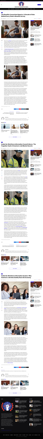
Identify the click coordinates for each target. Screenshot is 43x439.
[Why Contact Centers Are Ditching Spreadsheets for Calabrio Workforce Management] (31, 401)
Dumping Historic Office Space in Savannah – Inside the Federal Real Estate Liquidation (23, 416)
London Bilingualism (3, 430)
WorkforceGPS (6, 222)
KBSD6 (10, 430)
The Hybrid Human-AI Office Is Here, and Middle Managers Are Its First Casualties (37, 406)
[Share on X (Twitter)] (37, 18)
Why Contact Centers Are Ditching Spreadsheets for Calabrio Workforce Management (37, 401)
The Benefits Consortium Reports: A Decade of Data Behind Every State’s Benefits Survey (23, 406)
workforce (9, 40)
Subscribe (39, 4)
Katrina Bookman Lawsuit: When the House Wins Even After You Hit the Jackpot (37, 424)
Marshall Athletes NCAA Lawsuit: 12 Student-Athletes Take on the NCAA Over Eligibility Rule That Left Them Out (15, 132)
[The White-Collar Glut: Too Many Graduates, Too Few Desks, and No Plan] (32, 35)
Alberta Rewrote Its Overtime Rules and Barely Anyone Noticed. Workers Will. (36, 28)
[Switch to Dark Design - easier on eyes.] (41, 4)
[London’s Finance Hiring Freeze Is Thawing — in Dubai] (5, 126)
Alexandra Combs (32, 30)
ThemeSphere (25, 436)
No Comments (12, 18)
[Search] (41, 0)
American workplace (10, 362)
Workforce (32, 20)
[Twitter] (2, 44)
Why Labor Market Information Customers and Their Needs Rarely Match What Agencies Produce (23, 401)
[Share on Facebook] (36, 18)
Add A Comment (15, 268)
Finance (2, 129)
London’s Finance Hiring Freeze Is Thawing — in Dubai (5, 131)
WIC (26, 176)
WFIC (9, 106)
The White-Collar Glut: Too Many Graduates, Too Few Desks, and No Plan (37, 36)
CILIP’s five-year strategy (19, 226)
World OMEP (7, 430)
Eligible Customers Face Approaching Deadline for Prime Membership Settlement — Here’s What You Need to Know (37, 420)
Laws (11, 129)
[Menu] (1, 4)
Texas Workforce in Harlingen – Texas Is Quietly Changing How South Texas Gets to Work (23, 420)
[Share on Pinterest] (38, 18)
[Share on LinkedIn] (39, 18)
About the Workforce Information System (6, 364)
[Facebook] (2, 42)
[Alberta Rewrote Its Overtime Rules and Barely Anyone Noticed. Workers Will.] (36, 23)
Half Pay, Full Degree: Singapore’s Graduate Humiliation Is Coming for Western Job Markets (37, 40)
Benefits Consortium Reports (5, 106)
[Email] (2, 49)
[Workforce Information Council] (21, 4)
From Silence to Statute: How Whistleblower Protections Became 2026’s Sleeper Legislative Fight (37, 410)
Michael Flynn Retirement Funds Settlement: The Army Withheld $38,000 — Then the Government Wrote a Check (24, 131)
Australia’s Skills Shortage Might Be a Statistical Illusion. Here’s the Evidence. (38, 44)
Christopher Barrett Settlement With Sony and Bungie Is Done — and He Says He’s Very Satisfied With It (37, 415)
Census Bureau (19, 307)
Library (19, 170)
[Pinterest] (2, 47)
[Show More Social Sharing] (41, 18)
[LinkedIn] (2, 45)
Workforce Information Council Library (6, 239)
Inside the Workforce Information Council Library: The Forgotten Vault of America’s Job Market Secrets (8, 113)
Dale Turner (4, 18)
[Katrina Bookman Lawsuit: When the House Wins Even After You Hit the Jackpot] (31, 424)
